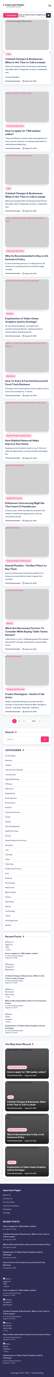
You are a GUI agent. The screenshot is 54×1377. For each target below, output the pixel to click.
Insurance (9, 845)
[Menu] (49, 5)
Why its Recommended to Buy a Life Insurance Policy (25, 1002)
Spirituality (9, 901)
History (8, 836)
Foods (7, 817)
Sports (10, 623)
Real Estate (9, 887)
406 (33, 721)
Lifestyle (8, 854)
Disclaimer (7, 1209)
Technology (10, 911)
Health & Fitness (14, 498)
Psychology (10, 883)
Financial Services (15, 126)
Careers (8, 765)
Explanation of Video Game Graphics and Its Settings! (24, 15)
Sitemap (6, 1213)
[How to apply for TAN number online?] (10, 945)
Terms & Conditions (11, 1206)
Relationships (10, 892)
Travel (7, 916)
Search (9, 732)
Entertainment (11, 798)
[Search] (45, 739)
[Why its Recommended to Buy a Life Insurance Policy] (10, 992)
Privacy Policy (9, 1202)
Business (11, 376)
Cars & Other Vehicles (14, 770)
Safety (8, 897)
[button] (12, 77)
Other (7, 859)
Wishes (8, 925)
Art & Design (10, 756)
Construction (10, 774)
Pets (7, 873)
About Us (7, 1195)
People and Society (15, 689)
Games (10, 314)
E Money (8, 784)
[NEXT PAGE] (39, 721)
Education (9, 789)
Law (8, 54)
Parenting (9, 864)
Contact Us (7, 1198)
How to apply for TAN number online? (21, 953)
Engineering (10, 793)
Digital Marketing (12, 779)
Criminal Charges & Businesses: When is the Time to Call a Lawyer (24, 977)
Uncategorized (11, 920)
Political (8, 878)
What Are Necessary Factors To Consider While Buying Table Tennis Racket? (26, 631)
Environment (10, 803)
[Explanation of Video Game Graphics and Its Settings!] (10, 1017)
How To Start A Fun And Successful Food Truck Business (24, 1263)
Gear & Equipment (12, 826)
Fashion (8, 807)
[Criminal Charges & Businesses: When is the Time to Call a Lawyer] (10, 968)
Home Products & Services (19, 436)
